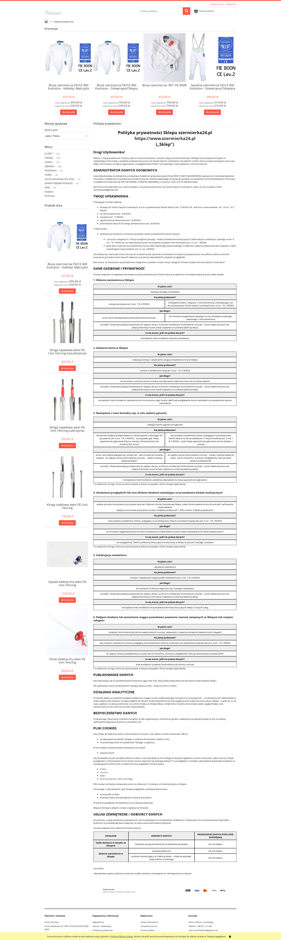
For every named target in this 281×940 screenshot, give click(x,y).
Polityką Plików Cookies (121, 936)
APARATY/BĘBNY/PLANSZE (59, 183)
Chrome (104, 772)
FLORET (49, 153)
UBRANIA (49, 166)
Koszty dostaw (52, 922)
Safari (102, 775)
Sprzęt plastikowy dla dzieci (60, 179)
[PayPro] (164, 890)
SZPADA (49, 157)
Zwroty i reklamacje (102, 926)
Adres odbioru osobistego (201, 922)
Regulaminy (98, 922)
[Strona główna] (56, 12)
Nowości (49, 191)
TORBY (48, 174)
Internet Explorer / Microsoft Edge (116, 778)
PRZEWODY (51, 170)
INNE (47, 187)
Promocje (50, 195)
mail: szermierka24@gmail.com (203, 930)
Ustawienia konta (148, 926)
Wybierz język (51, 130)
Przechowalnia (147, 930)
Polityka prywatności (103, 930)
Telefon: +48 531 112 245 (200, 926)
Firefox (103, 769)
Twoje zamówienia (149, 922)
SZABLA (49, 162)
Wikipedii (143, 807)
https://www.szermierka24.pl (164, 138)
